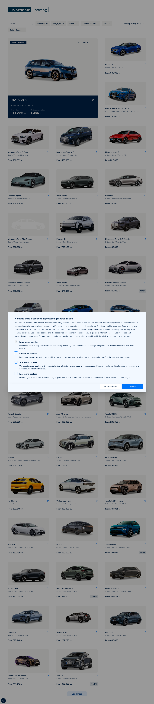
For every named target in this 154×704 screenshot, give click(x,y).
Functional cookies (28, 353)
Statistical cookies (28, 362)
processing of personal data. (27, 336)
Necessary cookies (28, 342)
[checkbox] (16, 341)
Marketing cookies (28, 374)
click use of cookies (119, 333)
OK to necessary (110, 386)
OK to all (133, 386)
